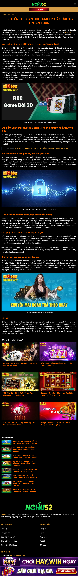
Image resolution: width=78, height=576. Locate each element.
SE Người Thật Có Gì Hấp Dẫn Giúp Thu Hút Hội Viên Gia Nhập (19, 424)
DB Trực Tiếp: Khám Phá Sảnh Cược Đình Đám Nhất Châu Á (20, 364)
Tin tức (15, 14)
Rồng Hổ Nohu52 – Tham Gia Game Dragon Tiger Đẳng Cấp (55, 424)
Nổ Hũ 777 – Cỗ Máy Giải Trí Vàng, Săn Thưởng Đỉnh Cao (56, 364)
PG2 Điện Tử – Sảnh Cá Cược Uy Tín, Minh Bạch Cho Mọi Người (18, 394)
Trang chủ (6, 14)
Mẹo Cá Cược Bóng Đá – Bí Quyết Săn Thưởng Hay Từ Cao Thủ (23, 483)
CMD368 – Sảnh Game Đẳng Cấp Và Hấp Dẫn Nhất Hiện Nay (24, 476)
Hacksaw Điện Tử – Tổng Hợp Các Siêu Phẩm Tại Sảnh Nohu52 (57, 394)
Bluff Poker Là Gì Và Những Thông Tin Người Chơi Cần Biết (24, 456)
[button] (75, 3)
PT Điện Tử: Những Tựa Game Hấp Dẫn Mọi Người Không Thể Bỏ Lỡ (41, 148)
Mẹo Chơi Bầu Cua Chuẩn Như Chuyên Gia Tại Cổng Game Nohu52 (24, 449)
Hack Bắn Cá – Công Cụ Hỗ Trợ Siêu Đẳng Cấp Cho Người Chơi (24, 442)
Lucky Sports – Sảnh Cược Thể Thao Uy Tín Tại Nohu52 (24, 470)
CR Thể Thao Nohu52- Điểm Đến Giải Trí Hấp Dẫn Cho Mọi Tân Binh (24, 463)
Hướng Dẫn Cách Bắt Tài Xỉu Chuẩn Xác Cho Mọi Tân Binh (24, 490)
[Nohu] (39, 4)
